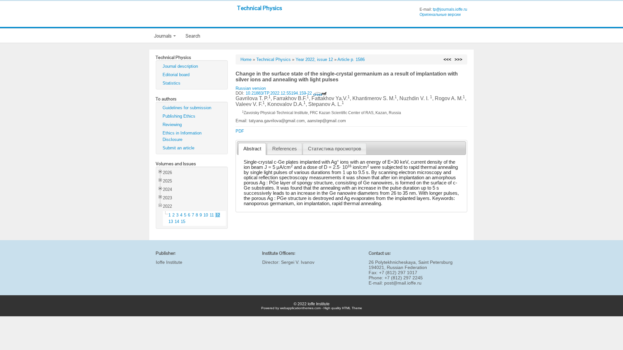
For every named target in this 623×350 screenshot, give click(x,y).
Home (245, 59)
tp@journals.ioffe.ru (450, 9)
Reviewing (172, 124)
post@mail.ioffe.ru (402, 283)
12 (217, 215)
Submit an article (178, 148)
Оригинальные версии (440, 14)
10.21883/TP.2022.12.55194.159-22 (279, 93)
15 (183, 221)
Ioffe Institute (169, 262)
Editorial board (176, 74)
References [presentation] (284, 148)
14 (177, 221)
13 (170, 221)
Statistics (171, 83)
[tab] (252, 149)
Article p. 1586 (351, 59)
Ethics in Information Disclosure (182, 136)
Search (193, 36)
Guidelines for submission (187, 107)
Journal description (180, 66)
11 (212, 215)
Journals (163, 36)
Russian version (251, 88)
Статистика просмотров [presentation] (334, 148)
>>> (458, 59)
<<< (447, 59)
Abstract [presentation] (252, 148)
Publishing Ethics (179, 116)
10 (205, 215)
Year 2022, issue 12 (314, 59)
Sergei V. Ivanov (297, 262)
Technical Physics (259, 8)
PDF (240, 131)
